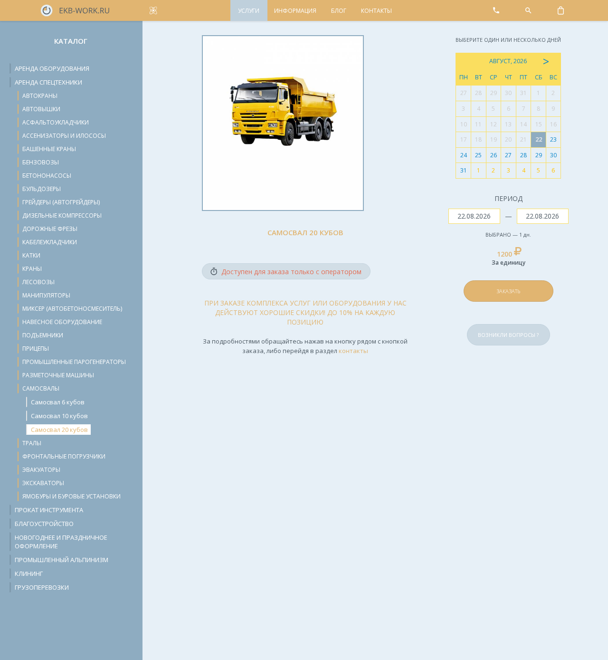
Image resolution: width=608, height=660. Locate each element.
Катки (31, 255)
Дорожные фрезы (49, 229)
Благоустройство (44, 523)
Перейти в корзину (529, 268)
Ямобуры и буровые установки (71, 496)
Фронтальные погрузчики (63, 456)
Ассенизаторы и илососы (64, 136)
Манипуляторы (46, 295)
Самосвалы (40, 388)
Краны (32, 269)
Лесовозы (38, 282)
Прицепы (35, 348)
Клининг (29, 573)
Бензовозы (40, 162)
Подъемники (42, 335)
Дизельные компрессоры (62, 215)
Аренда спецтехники (48, 82)
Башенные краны (49, 149)
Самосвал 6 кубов (58, 402)
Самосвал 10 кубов (59, 415)
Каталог (70, 41)
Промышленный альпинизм (61, 559)
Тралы (31, 443)
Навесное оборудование (62, 322)
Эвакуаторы (41, 470)
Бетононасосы (46, 176)
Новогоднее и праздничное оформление (61, 541)
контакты (353, 350)
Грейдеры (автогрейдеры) (61, 202)
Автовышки (41, 109)
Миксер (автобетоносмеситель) (72, 309)
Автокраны (39, 96)
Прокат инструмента (49, 510)
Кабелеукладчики (49, 242)
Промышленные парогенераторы (74, 362)
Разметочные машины (58, 375)
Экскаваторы (43, 483)
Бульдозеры (41, 189)
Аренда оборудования (52, 68)
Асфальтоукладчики (55, 122)
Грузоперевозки (42, 587)
